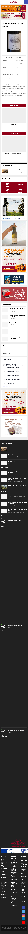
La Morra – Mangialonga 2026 (13, 379)
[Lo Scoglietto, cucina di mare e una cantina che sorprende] (4, 504)
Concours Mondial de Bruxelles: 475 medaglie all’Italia (17, 316)
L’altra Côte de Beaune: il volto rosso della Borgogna (17, 478)
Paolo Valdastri (12, 512)
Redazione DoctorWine (13, 496)
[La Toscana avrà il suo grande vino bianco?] (5, 171)
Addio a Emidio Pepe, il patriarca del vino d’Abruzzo (17, 309)
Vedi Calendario (6, 386)
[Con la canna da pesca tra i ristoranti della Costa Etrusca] (4, 511)
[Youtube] (23, 922)
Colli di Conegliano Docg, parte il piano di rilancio (16, 337)
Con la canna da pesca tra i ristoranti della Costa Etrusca (17, 510)
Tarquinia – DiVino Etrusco (12, 371)
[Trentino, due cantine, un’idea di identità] (4, 487)
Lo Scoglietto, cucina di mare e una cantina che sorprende (17, 502)
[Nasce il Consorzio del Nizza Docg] (5, 331)
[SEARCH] (24, 350)
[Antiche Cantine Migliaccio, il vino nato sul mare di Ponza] (4, 473)
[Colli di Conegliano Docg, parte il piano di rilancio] (5, 339)
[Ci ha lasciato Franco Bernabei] (5, 324)
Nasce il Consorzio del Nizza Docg (16, 330)
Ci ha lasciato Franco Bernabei (15, 323)
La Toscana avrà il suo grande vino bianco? (16, 169)
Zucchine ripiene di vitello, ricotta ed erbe (17, 495)
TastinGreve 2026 (10, 383)
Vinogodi (10, 481)
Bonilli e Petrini (11, 454)
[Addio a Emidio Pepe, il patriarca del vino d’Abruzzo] (5, 310)
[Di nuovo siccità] (4, 463)
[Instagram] (23, 915)
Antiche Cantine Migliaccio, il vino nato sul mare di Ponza (17, 471)
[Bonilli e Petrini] (4, 456)
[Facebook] (23, 907)
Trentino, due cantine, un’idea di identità (17, 485)
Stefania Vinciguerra (14, 172)
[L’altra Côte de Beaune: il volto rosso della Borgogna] (4, 480)
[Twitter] (23, 911)
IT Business (10, 927)
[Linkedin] (23, 918)
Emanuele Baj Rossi (13, 487)
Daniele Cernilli (12, 456)
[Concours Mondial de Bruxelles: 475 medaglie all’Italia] (5, 317)
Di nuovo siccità (11, 461)
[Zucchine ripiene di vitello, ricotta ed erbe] (4, 496)
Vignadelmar (11, 474)
